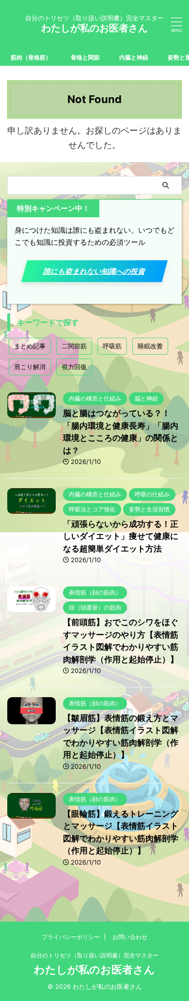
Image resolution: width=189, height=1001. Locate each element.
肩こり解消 (30, 367)
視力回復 (74, 367)
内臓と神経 (133, 57)
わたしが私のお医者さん (94, 28)
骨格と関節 (85, 57)
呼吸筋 (112, 346)
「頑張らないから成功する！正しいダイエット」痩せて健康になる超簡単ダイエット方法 (120, 536)
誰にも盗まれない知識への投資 (94, 271)
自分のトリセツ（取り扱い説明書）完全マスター (94, 955)
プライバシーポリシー (71, 937)
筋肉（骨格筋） (31, 57)
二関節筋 (74, 346)
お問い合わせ (129, 937)
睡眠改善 (150, 346)
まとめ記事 (30, 346)
